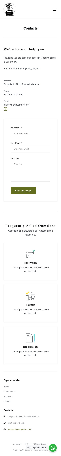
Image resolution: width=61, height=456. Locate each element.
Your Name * (16, 128)
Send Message (23, 191)
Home (6, 386)
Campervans (9, 391)
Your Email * (16, 143)
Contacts (7, 401)
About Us (8, 396)
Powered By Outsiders (21, 450)
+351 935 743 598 (13, 94)
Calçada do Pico (12, 84)
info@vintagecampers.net (16, 105)
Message (15, 158)
